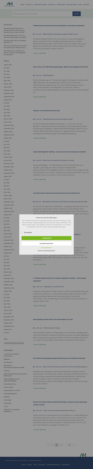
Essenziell (28, 232)
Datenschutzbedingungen (46, 250)
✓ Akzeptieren (47, 238)
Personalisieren (46, 247)
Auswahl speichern (46, 243)
